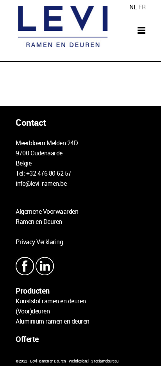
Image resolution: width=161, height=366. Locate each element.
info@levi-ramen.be (41, 183)
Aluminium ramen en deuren (52, 321)
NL (133, 7)
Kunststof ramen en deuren (51, 301)
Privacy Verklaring (39, 242)
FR (141, 7)
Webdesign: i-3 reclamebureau (94, 361)
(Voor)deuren (33, 311)
